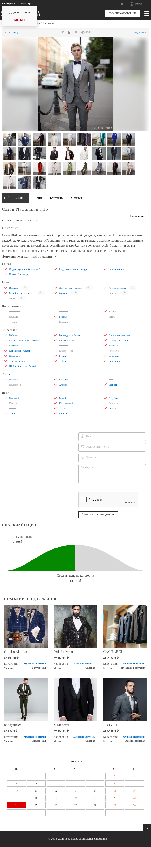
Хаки (12, 413)
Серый (62, 408)
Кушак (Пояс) (66, 350)
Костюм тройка (117, 287)
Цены (38, 197)
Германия (14, 311)
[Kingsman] (26, 699)
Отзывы (76, 197)
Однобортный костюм (21, 292)
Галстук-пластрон (119, 340)
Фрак (12, 298)
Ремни (62, 355)
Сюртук (113, 292)
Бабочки (13, 335)
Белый (62, 398)
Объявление (15, 197)
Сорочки (113, 355)
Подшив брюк (116, 269)
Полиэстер (15, 384)
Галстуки (14, 345)
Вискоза (13, 379)
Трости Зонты (17, 360)
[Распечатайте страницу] (69, 32)
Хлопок (63, 384)
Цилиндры (114, 360)
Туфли (62, 360)
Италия (112, 311)
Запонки (113, 345)
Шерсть (113, 384)
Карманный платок (19, 350)
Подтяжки (14, 355)
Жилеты (63, 345)
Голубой (113, 398)
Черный (63, 413)
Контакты (56, 197)
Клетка (13, 403)
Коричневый (66, 403)
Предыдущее (13, 32)
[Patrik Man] (76, 625)
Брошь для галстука (119, 335)
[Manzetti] (76, 699)
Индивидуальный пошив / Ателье (26, 269)
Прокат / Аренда (18, 274)
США (112, 316)
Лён (111, 379)
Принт (12, 408)
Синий (112, 408)
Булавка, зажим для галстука (24, 340)
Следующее (138, 32)
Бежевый (14, 398)
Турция (13, 321)
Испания (63, 311)
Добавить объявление (123, 13)
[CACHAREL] (125, 625)
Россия (63, 316)
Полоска (113, 403)
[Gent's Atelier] (26, 625)
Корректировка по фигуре (73, 269)
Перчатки (114, 350)
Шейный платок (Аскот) (22, 366)
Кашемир (64, 379)
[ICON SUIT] (125, 699)
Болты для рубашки (70, 335)
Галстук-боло (66, 340)
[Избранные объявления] (123, 4)
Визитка (13, 287)
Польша (13, 316)
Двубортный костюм (70, 287)
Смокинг (64, 292)
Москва (19, 19)
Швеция (63, 321)
